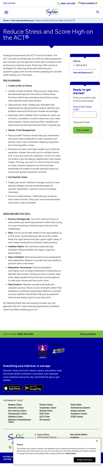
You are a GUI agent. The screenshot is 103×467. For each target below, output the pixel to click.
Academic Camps (79, 413)
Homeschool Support (80, 407)
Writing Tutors (46, 410)
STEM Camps (77, 416)
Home (6, 20)
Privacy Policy (70, 453)
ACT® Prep (44, 416)
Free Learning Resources (22, 20)
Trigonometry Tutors (17, 413)
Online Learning (78, 410)
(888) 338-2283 (25, 334)
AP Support (44, 419)
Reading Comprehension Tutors (19, 420)
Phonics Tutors (46, 404)
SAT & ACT (81, 65)
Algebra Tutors (15, 404)
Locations (74, 437)
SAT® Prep (44, 413)
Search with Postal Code (82, 108)
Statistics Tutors (15, 416)
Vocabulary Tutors (47, 407)
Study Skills (76, 404)
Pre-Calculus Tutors (17, 410)
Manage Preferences (84, 460)
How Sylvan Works (78, 434)
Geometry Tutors (16, 407)
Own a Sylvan (9, 3)
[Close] (97, 441)
